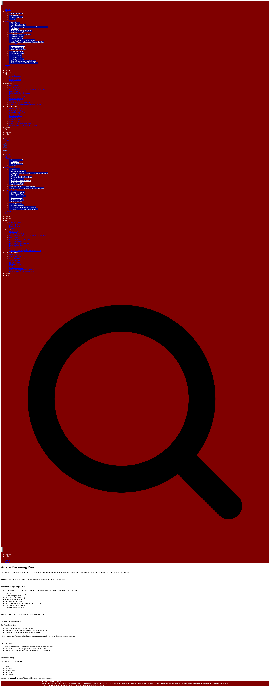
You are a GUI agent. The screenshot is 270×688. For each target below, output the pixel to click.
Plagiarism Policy (16, 55)
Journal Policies (10, 21)
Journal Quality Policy (18, 25)
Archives (8, 10)
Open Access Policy (17, 48)
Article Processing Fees (18, 49)
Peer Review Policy (17, 53)
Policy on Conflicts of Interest (21, 34)
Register (8, 133)
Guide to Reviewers (17, 59)
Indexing (8, 65)
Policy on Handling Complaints (21, 31)
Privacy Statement (17, 17)
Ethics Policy (15, 23)
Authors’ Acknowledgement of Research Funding (27, 42)
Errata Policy (15, 29)
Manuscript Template (18, 46)
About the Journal (17, 13)
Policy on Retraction (17, 32)
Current (7, 8)
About (7, 12)
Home (7, 67)
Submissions (15, 15)
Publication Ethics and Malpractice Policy (24, 63)
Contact (13, 19)
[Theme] (2, 549)
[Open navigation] (2, 2)
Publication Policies (11, 44)
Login (7, 134)
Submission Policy (17, 51)
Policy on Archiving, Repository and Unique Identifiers (29, 27)
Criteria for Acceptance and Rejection (23, 61)
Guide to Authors (16, 57)
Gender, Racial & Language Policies (23, 40)
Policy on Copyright (17, 36)
